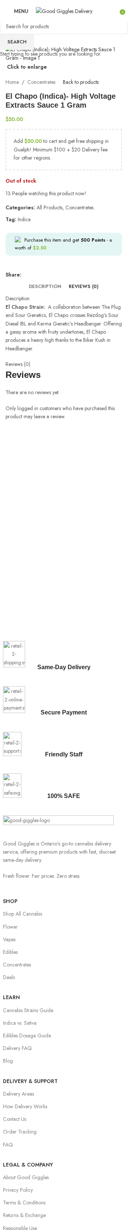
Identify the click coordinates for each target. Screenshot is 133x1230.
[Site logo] (64, 10)
